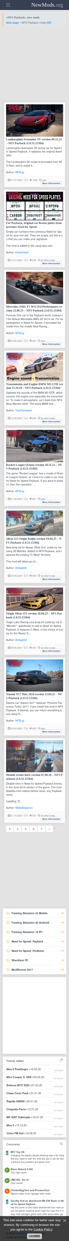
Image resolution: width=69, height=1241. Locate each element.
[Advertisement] (34, 64)
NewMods (47, 5)
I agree (34, 1236)
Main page (12, 22)
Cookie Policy (42, 1229)
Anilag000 (21, 568)
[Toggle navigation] (8, 4)
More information (51, 183)
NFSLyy (19, 172)
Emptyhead (22, 252)
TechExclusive (23, 410)
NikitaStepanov (24, 807)
